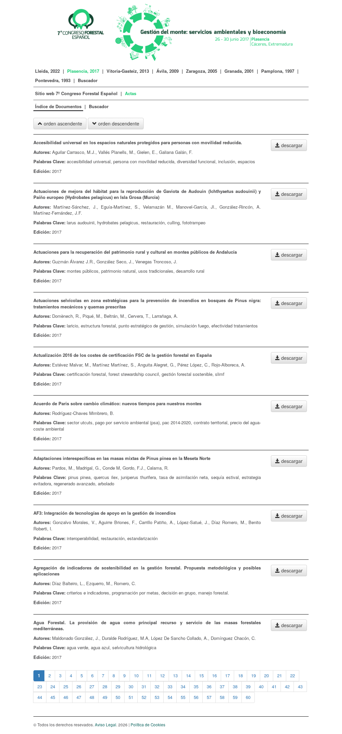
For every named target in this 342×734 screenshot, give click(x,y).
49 (105, 697)
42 (287, 686)
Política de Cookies (148, 724)
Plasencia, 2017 (83, 71)
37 (222, 686)
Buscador (88, 80)
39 (248, 686)
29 (118, 686)
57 (209, 697)
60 (248, 697)
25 (65, 686)
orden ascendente (62, 123)
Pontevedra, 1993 (52, 80)
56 (196, 697)
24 (52, 686)
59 (235, 697)
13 (175, 675)
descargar (291, 145)
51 (131, 697)
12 (162, 675)
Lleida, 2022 (47, 71)
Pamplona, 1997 (277, 71)
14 (188, 675)
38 (235, 686)
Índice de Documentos (58, 106)
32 (157, 686)
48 (92, 697)
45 (52, 697)
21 (279, 675)
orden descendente (118, 123)
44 (39, 697)
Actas (130, 93)
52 (144, 697)
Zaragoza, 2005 (201, 71)
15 (201, 675)
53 (157, 697)
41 (274, 686)
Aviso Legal (105, 724)
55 (183, 697)
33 (170, 686)
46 (65, 697)
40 (261, 686)
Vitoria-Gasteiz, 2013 (128, 71)
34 (183, 686)
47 (78, 697)
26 (78, 686)
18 (240, 675)
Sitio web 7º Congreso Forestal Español (77, 93)
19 (253, 675)
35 (196, 686)
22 (292, 675)
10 (136, 675)
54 (170, 697)
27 (92, 686)
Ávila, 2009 (167, 71)
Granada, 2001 (239, 71)
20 (266, 675)
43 (300, 686)
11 (149, 675)
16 (214, 675)
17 (227, 675)
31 (144, 686)
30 (131, 686)
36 (209, 686)
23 (39, 686)
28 (105, 686)
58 (222, 697)
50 (118, 697)
